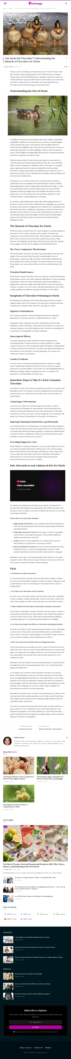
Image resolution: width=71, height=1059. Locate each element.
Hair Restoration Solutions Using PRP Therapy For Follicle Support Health (38, 957)
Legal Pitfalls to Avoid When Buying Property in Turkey (32, 937)
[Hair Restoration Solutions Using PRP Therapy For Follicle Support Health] (8, 959)
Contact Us (38, 1048)
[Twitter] (5, 81)
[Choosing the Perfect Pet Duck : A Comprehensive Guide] (18, 793)
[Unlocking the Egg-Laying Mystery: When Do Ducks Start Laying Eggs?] (52, 765)
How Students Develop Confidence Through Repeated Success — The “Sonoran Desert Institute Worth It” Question (40, 888)
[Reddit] (5, 100)
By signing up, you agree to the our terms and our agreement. (36, 1032)
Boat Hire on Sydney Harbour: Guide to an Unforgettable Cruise (35, 877)
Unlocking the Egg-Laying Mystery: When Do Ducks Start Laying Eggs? (50, 778)
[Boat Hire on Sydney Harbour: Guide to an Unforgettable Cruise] (8, 879)
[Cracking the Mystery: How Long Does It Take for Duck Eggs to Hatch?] (18, 765)
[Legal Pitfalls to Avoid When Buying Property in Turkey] (8, 939)
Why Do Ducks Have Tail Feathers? (50, 729)
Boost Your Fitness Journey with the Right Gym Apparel (32, 994)
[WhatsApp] (5, 95)
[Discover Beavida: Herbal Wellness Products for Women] (8, 986)
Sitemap (48, 1048)
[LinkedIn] (5, 86)
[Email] (5, 110)
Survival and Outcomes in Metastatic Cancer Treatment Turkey (35, 947)
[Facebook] (5, 76)
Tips (5, 826)
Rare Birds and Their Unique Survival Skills (28, 974)
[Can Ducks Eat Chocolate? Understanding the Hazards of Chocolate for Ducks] (35, 33)
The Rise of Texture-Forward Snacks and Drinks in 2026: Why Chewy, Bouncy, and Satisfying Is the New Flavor (34, 865)
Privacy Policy (47, 1032)
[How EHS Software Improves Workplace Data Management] (8, 898)
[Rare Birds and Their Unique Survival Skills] (8, 976)
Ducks (66, 66)
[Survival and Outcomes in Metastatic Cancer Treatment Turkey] (8, 949)
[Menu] (5, 3)
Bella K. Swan (9, 66)
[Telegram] (5, 105)
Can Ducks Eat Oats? (25, 729)
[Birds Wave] (35, 3)
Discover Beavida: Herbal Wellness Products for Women (32, 984)
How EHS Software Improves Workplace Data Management (34, 896)
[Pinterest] (5, 91)
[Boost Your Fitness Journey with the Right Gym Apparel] (8, 996)
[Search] (66, 3)
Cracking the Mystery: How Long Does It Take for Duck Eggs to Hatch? (18, 778)
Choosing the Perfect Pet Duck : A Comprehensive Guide (15, 806)
